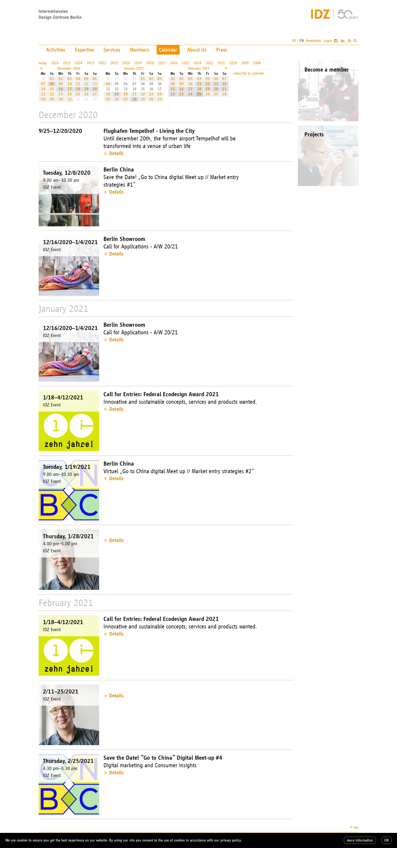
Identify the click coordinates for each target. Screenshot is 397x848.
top (356, 827)
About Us (196, 50)
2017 (162, 63)
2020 (126, 63)
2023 (90, 63)
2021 (114, 63)
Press (221, 50)
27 (95, 94)
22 (52, 94)
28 (43, 99)
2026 (55, 63)
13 (95, 84)
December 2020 (68, 68)
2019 (138, 63)
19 (86, 89)
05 (86, 79)
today (43, 63)
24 (70, 94)
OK (386, 840)
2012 (209, 63)
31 (70, 99)
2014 (197, 63)
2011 (221, 63)
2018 (150, 63)
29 (52, 99)
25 (78, 94)
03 (70, 79)
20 (95, 89)
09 (61, 84)
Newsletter (313, 41)
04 (78, 79)
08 (52, 84)
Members (139, 50)
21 (43, 94)
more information (360, 840)
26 (86, 94)
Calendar (168, 50)
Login (328, 41)
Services (111, 50)
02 (61, 79)
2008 (257, 63)
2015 (185, 63)
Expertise (84, 50)
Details (116, 153)
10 (70, 84)
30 (61, 99)
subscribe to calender (248, 73)
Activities (55, 50)
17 (70, 89)
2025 (66, 63)
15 (52, 89)
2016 (173, 63)
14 (43, 89)
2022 (102, 63)
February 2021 (199, 68)
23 (61, 94)
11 (78, 84)
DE (294, 41)
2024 (78, 63)
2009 (245, 63)
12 (86, 84)
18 (78, 89)
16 (61, 89)
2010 (233, 63)
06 (95, 79)
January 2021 (134, 68)
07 (43, 84)
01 (52, 79)
